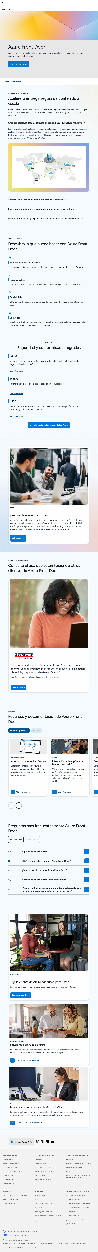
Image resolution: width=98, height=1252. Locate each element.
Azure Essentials (8, 1179)
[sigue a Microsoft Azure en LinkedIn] (47, 1141)
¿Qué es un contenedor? (74, 1220)
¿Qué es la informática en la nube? (77, 1195)
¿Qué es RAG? (70, 1224)
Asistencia (69, 1171)
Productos (38, 1159)
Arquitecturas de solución (74, 1167)
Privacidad (31, 1243)
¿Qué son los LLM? (72, 1216)
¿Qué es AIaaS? (71, 1212)
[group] (48, 635)
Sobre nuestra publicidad (79, 1243)
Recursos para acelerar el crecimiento (78, 1163)
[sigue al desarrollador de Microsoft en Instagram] (42, 1141)
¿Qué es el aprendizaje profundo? (77, 1207)
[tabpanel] (48, 773)
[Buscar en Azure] (2, 3)
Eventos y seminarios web (43, 1212)
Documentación (40, 1195)
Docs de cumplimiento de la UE (13, 1247)
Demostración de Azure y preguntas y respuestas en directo (78, 1176)
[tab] (19, 730)
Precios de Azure (40, 1163)
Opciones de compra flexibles (44, 1171)
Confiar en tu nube (9, 1175)
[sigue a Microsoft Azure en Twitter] (37, 1141)
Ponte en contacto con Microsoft (14, 1243)
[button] (49, 81)
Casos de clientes (8, 1183)
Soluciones (70, 1159)
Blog (36, 1199)
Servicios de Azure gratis (43, 1167)
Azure (5, 9)
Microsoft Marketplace (10, 1199)
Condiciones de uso (45, 1243)
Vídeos (37, 1222)
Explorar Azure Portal (23, 1141)
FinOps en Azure (40, 1175)
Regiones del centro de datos (12, 1171)
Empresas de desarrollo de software (15, 1195)
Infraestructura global (10, 1167)
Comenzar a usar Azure (11, 1163)
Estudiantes (38, 1207)
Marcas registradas (61, 1243)
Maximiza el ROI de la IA (43, 1179)
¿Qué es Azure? (8, 1159)
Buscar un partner (9, 1203)
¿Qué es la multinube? (73, 1199)
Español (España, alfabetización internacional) (22, 1231)
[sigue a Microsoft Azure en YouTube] (52, 1141)
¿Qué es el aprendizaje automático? (78, 1203)
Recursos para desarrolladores (45, 1203)
